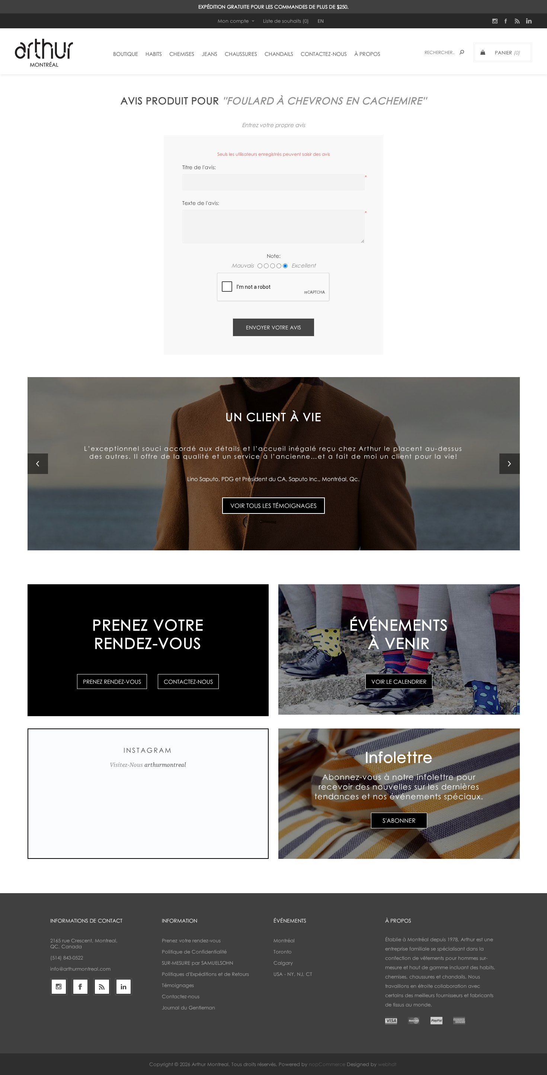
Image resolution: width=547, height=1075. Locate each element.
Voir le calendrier (398, 681)
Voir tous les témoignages (273, 492)
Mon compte (233, 21)
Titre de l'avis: (199, 167)
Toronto (283, 952)
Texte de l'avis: (200, 203)
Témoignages (178, 985)
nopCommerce (327, 1064)
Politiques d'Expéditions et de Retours (205, 974)
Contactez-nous (188, 681)
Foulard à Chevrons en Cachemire (324, 101)
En (321, 21)
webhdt (387, 1064)
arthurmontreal (165, 765)
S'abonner (399, 820)
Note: (274, 256)
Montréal (284, 940)
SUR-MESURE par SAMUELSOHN (197, 963)
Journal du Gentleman (188, 1008)
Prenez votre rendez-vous (191, 940)
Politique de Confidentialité (194, 952)
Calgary (283, 963)
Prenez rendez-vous (112, 681)
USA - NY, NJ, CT (293, 974)
